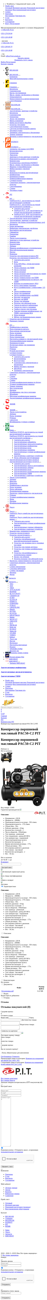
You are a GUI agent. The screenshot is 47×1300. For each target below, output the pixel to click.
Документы (8, 984)
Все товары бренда (8, 1080)
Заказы (7, 1190)
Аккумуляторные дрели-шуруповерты (16, 672)
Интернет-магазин (19, 8)
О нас (7, 18)
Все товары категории (9, 1078)
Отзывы (7, 998)
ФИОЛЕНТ (9, 1236)
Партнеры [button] (9, 14)
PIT (6, 1224)
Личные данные (11, 1188)
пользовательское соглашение (12, 1152)
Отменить (15, 1056)
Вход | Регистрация (12, 24)
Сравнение (9, 1196)
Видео (6, 994)
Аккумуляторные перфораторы (13, 667)
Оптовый (8, 8)
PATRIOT (8, 1222)
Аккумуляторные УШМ (10, 676)
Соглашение (9, 22)
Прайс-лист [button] (9, 6)
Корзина (8, 1192)
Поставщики (10, 16)
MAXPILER (9, 1220)
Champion (8, 1218)
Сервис (8, 12)
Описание (7, 933)
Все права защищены (10, 1255)
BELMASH (9, 1216)
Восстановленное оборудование (17, 1209)
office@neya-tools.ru (13, 56)
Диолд (7, 1232)
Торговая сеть (20, 16)
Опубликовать (6, 1056)
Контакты (9, 20)
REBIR (7, 1226)
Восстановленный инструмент (24, 10)
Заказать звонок (23, 58)
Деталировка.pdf (7, 991)
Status (7, 1230)
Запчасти (8, 1234)
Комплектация (9, 980)
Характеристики (10, 886)
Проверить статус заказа (23, 60)
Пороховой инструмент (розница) (17, 1207)
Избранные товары (12, 1194)
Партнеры (9, 1174)
